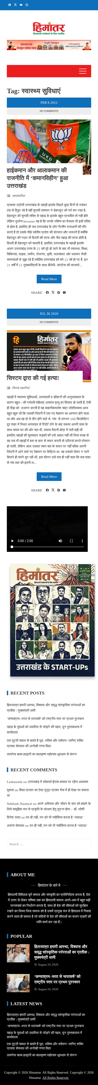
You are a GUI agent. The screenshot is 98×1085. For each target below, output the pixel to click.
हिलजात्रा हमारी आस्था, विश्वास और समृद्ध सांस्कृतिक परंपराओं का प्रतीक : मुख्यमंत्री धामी (62, 952)
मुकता (10, 790)
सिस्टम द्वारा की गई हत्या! (33, 378)
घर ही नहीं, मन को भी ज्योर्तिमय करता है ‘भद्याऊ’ (54, 817)
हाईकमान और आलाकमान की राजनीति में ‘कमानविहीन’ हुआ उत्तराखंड (37, 178)
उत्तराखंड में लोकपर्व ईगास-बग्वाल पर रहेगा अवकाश (58, 782)
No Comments (49, 111)
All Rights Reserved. (55, 1078)
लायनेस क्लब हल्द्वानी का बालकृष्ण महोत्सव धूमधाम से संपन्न (42, 754)
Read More (49, 279)
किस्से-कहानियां (20, 388)
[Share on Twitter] (53, 292)
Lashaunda (14, 782)
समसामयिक (18, 196)
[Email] (64, 292)
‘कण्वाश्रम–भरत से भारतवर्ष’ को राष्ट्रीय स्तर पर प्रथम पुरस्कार (45, 719)
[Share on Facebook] (47, 292)
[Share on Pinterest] (59, 292)
